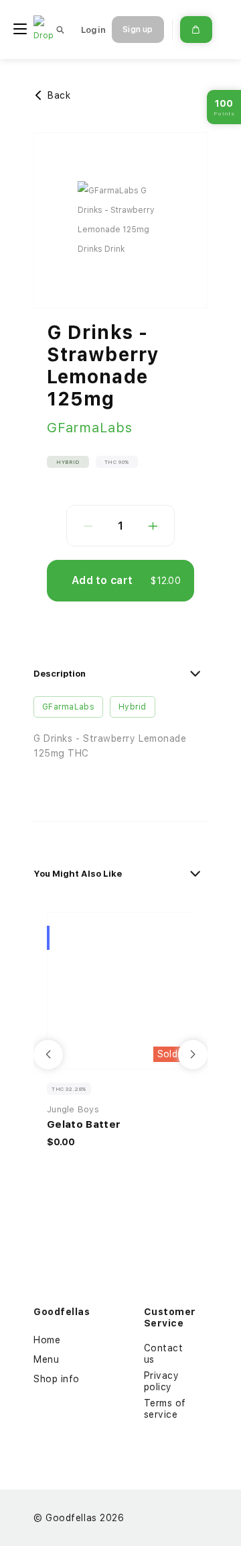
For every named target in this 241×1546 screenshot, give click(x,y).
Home (46, 1340)
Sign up (138, 29)
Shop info (56, 1378)
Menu (46, 1359)
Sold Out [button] (177, 1054)
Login (93, 30)
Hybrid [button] (68, 461)
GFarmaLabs (90, 428)
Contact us (163, 1354)
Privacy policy (161, 1381)
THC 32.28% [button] (69, 1088)
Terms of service (165, 1409)
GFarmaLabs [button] (68, 707)
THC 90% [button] (116, 461)
